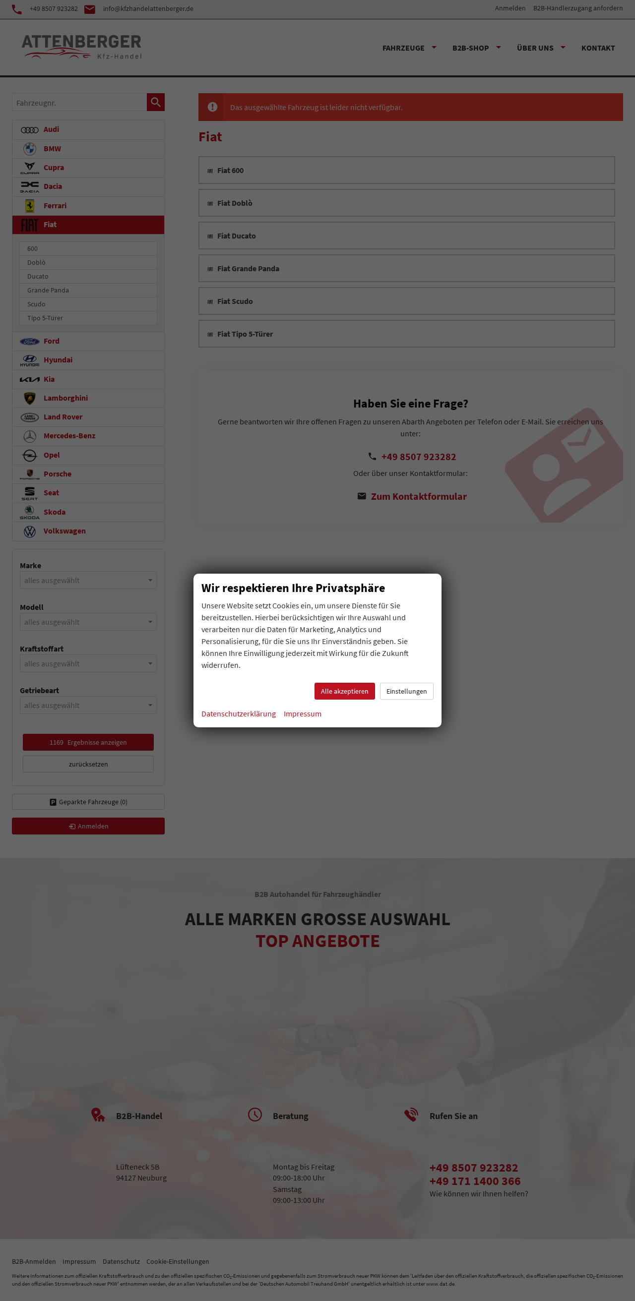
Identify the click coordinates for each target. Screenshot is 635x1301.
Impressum (302, 713)
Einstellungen (406, 691)
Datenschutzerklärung (238, 713)
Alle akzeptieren (345, 691)
